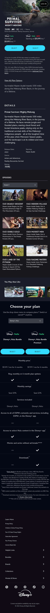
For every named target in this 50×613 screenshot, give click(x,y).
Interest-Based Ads (10, 545)
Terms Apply (11, 472)
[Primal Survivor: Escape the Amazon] (14, 292)
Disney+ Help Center (26, 497)
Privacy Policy (9, 523)
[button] (25, 550)
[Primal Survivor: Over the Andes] (35, 292)
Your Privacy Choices (11, 541)
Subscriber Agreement (11, 536)
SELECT (14, 48)
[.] (6, 587)
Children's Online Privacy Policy (14, 528)
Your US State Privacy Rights (13, 532)
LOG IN (44, 4)
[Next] (46, 291)
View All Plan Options (13, 80)
